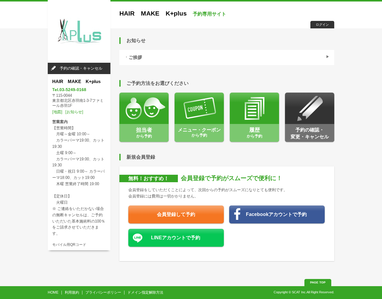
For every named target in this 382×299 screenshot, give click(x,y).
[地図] (57, 112)
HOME (53, 292)
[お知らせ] (74, 112)
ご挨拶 (135, 57)
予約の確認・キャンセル (81, 68)
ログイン (322, 24)
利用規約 (72, 292)
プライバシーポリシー (103, 292)
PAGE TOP (318, 282)
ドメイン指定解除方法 (145, 292)
